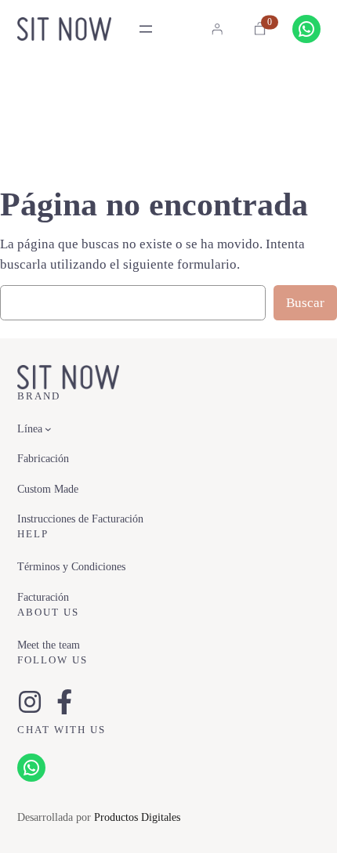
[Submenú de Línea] (48, 428)
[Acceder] (217, 29)
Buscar (305, 302)
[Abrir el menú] (145, 29)
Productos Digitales (137, 817)
